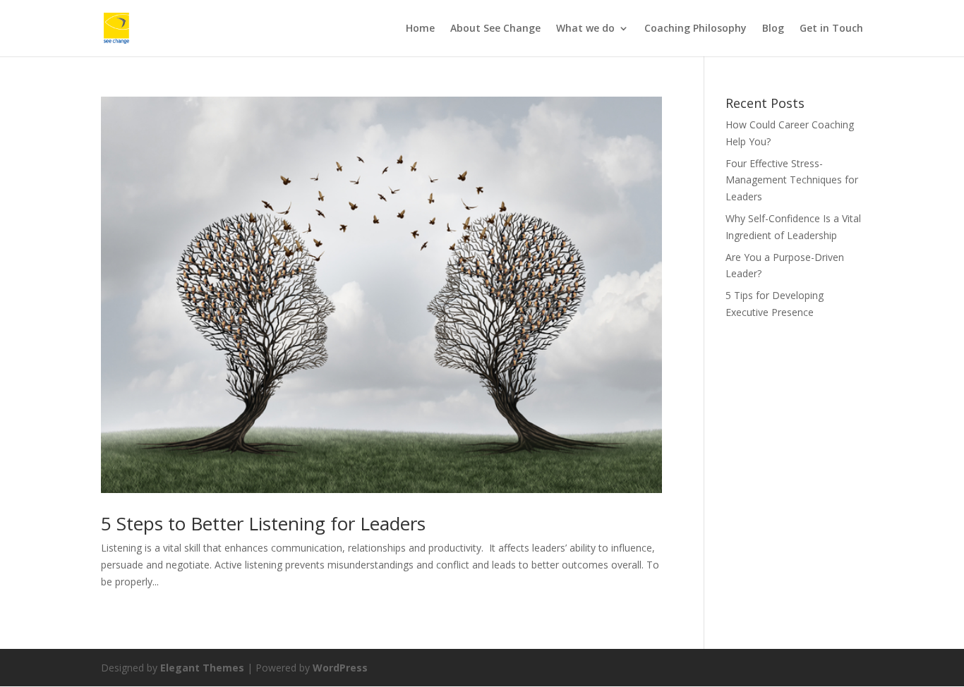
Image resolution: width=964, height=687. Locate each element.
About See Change (495, 29)
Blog (773, 29)
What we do (585, 29)
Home (420, 29)
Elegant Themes (202, 667)
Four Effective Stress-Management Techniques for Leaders (791, 180)
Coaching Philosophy (695, 29)
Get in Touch (831, 29)
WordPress (340, 667)
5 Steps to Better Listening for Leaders (263, 523)
